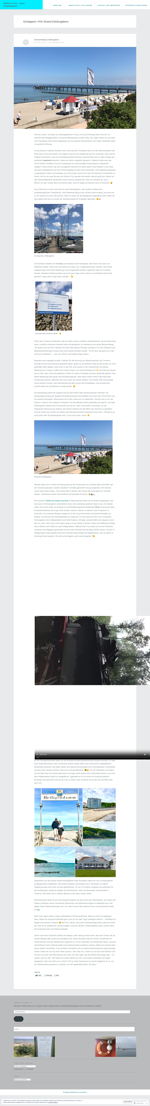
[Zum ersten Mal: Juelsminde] (126, 1046)
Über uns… (58, 5)
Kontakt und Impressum (109, 5)
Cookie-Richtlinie (53, 1102)
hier (38, 910)
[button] (58, 817)
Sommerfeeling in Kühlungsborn (46, 40)
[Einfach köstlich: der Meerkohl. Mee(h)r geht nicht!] (24, 1046)
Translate (30, 1069)
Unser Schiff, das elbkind (80, 5)
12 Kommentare (56, 42)
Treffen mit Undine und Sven (56, 501)
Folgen (18, 1019)
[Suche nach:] (74, 1029)
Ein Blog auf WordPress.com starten (75, 1092)
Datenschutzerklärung (136, 5)
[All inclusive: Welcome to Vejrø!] (44, 1046)
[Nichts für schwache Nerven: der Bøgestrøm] (105, 1046)
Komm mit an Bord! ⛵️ (23, 1002)
